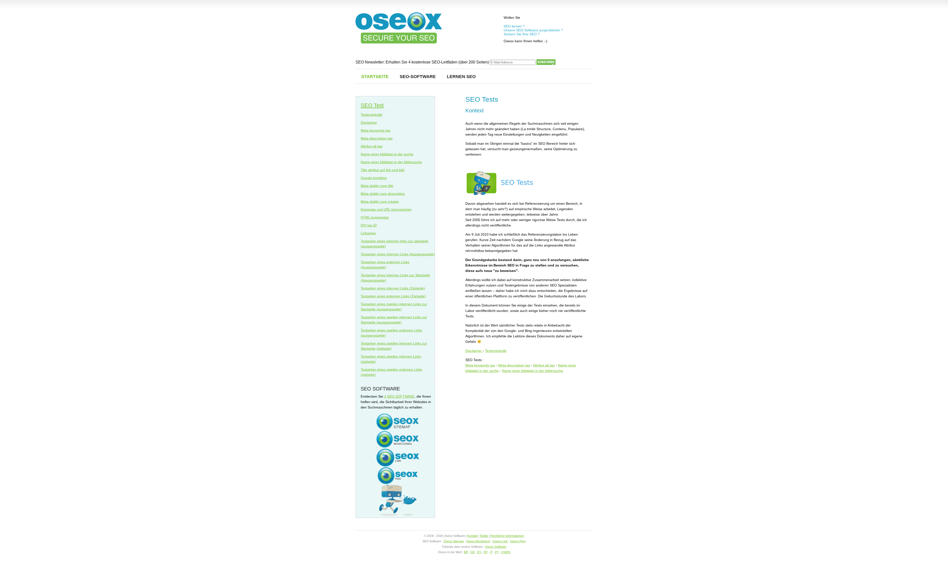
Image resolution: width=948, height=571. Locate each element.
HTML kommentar (375, 217)
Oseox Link (500, 541)
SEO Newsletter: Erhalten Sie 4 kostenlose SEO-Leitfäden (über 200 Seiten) (423, 62)
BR (466, 552)
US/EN (505, 552)
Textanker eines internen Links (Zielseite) (393, 288)
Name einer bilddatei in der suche (387, 154)
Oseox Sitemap (453, 541)
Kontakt (472, 536)
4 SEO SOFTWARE (399, 396)
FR (486, 552)
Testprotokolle (496, 351)
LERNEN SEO (461, 76)
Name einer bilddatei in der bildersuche (532, 371)
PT (497, 552)
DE (473, 552)
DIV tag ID (369, 225)
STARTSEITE (375, 76)
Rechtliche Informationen (507, 536)
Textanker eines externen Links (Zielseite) (393, 296)
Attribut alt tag (544, 365)
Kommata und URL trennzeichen (386, 209)
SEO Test (372, 105)
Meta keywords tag (480, 365)
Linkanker (368, 233)
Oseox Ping (518, 541)
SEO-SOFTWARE (418, 76)
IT (491, 552)
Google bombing (374, 178)
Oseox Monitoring (478, 541)
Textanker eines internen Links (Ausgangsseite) (398, 254)
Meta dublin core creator (380, 202)
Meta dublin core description (383, 194)
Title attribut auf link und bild (382, 170)
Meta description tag (514, 365)
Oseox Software (495, 547)
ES (479, 552)
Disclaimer (474, 351)
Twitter (484, 536)
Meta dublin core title (377, 186)
